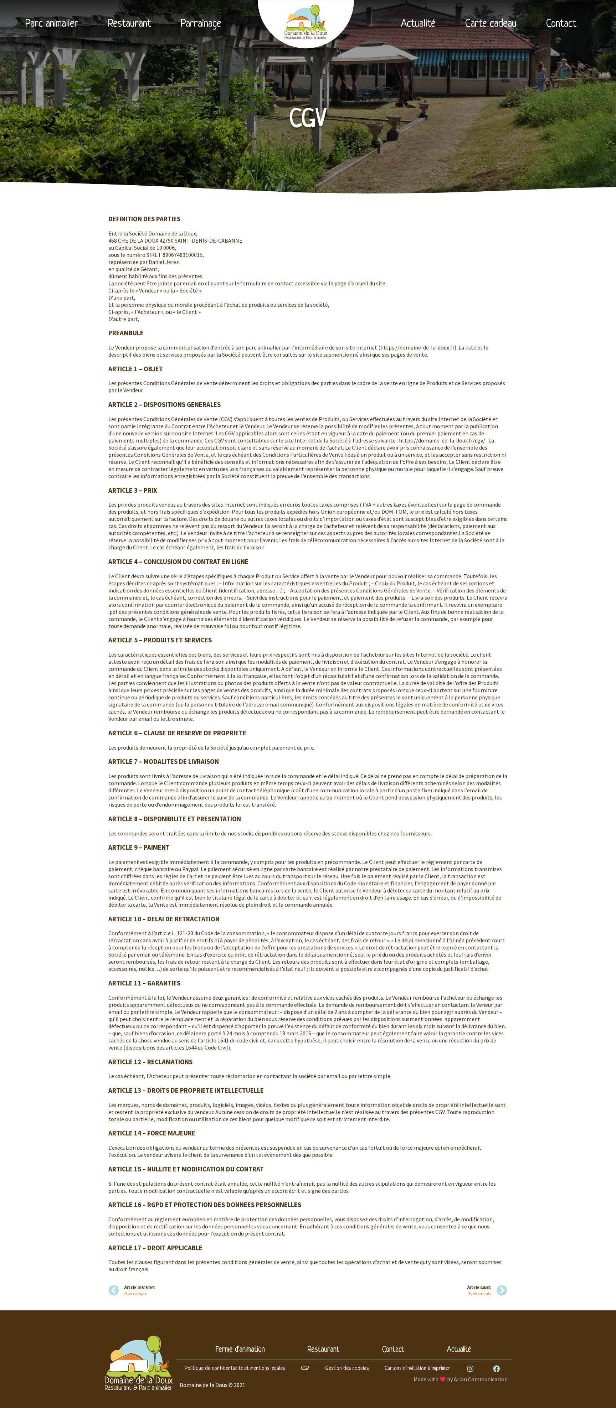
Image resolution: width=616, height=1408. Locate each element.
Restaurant (129, 24)
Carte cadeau (491, 24)
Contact (561, 24)
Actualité (418, 24)
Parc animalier (51, 24)
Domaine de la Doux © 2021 (212, 1384)
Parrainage (201, 24)
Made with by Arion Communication (461, 1379)
